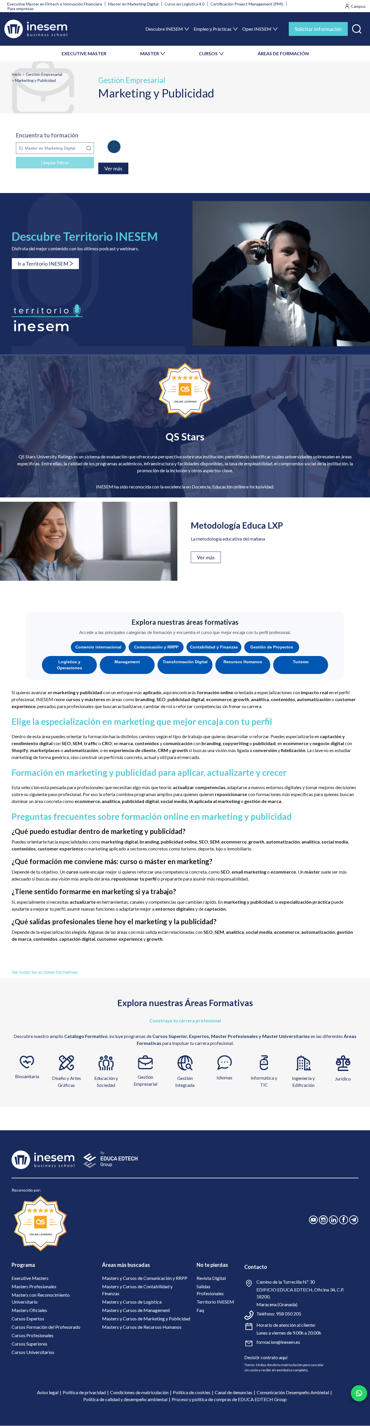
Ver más (206, 557)
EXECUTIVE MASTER (84, 53)
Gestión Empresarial (44, 74)
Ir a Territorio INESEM (43, 263)
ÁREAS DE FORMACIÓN (283, 53)
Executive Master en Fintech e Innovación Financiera (54, 3)
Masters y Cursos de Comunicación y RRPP (144, 1278)
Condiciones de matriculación (139, 1392)
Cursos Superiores (29, 1343)
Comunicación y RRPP (156, 647)
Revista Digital (211, 1278)
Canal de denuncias (233, 1392)
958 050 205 (288, 1313)
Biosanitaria (27, 1076)
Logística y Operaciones (69, 664)
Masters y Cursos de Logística (132, 1301)
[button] (356, 27)
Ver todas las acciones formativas (45, 972)
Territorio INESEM (215, 1301)
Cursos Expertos (28, 1318)
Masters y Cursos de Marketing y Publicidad (146, 1318)
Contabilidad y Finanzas (214, 647)
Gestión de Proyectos (271, 647)
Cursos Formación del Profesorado (46, 1327)
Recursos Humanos (242, 661)
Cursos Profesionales (32, 1335)
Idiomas (224, 1077)
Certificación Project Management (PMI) (246, 3)
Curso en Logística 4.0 (184, 3)
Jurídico (343, 1078)
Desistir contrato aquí (265, 1357)
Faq (200, 1310)
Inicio (16, 74)
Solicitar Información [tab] (318, 29)
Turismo (301, 661)
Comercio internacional (98, 647)
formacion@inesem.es (278, 1342)
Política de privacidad (84, 1392)
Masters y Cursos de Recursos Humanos (142, 1327)
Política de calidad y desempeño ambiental (125, 1399)
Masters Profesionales (34, 1286)
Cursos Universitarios (33, 1352)
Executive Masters (30, 1278)
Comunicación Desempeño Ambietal (293, 1392)
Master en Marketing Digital (133, 3)
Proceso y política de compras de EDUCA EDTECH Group (229, 1399)
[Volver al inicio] (35, 29)
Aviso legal (47, 1392)
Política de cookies (191, 1392)
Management (127, 661)
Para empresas (20, 8)
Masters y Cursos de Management (136, 1310)
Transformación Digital (185, 661)
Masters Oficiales (29, 1310)
